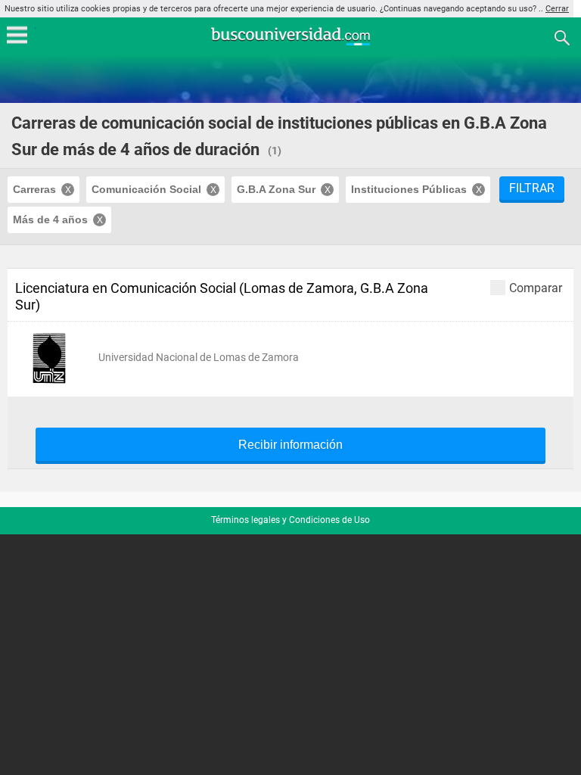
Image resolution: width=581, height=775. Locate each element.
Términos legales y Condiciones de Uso (290, 520)
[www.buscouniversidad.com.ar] (290, 43)
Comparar (535, 287)
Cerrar (557, 9)
